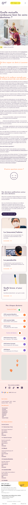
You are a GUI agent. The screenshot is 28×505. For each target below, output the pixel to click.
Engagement (4, 412)
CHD (4, 448)
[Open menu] (25, 3)
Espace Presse (5, 417)
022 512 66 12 (5, 443)
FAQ (1, 47)
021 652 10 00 (5, 475)
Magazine (4, 415)
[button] (17, 361)
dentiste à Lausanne (12, 66)
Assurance (4, 413)
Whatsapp (4, 435)
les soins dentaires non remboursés (18, 150)
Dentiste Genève (5, 424)
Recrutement (5, 408)
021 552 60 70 (5, 464)
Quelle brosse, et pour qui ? (13, 289)
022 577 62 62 (5, 453)
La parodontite (10, 260)
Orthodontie (4, 410)
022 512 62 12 (4, 432)
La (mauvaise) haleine (13, 232)
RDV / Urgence (14, 3)
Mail (2, 433)
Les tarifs (4, 409)
